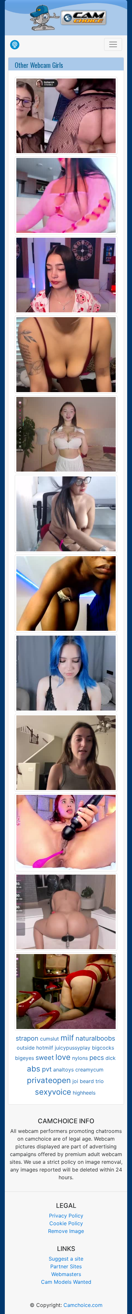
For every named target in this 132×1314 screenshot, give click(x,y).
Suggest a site (66, 1258)
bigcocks (103, 1047)
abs (33, 1068)
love (62, 1057)
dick (110, 1058)
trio (99, 1081)
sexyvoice (53, 1092)
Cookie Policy (66, 1223)
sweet (45, 1057)
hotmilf (44, 1047)
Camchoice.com (83, 1305)
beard (87, 1081)
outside (26, 1047)
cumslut (49, 1038)
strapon (27, 1038)
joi (75, 1081)
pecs (96, 1057)
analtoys (63, 1069)
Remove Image (66, 1231)
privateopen (49, 1080)
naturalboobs (95, 1038)
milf (67, 1038)
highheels (84, 1092)
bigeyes (24, 1058)
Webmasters (66, 1274)
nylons (80, 1058)
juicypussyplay (72, 1047)
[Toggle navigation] (113, 44)
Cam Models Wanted (66, 1282)
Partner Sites (66, 1266)
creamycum (89, 1069)
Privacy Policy (66, 1215)
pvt (47, 1069)
